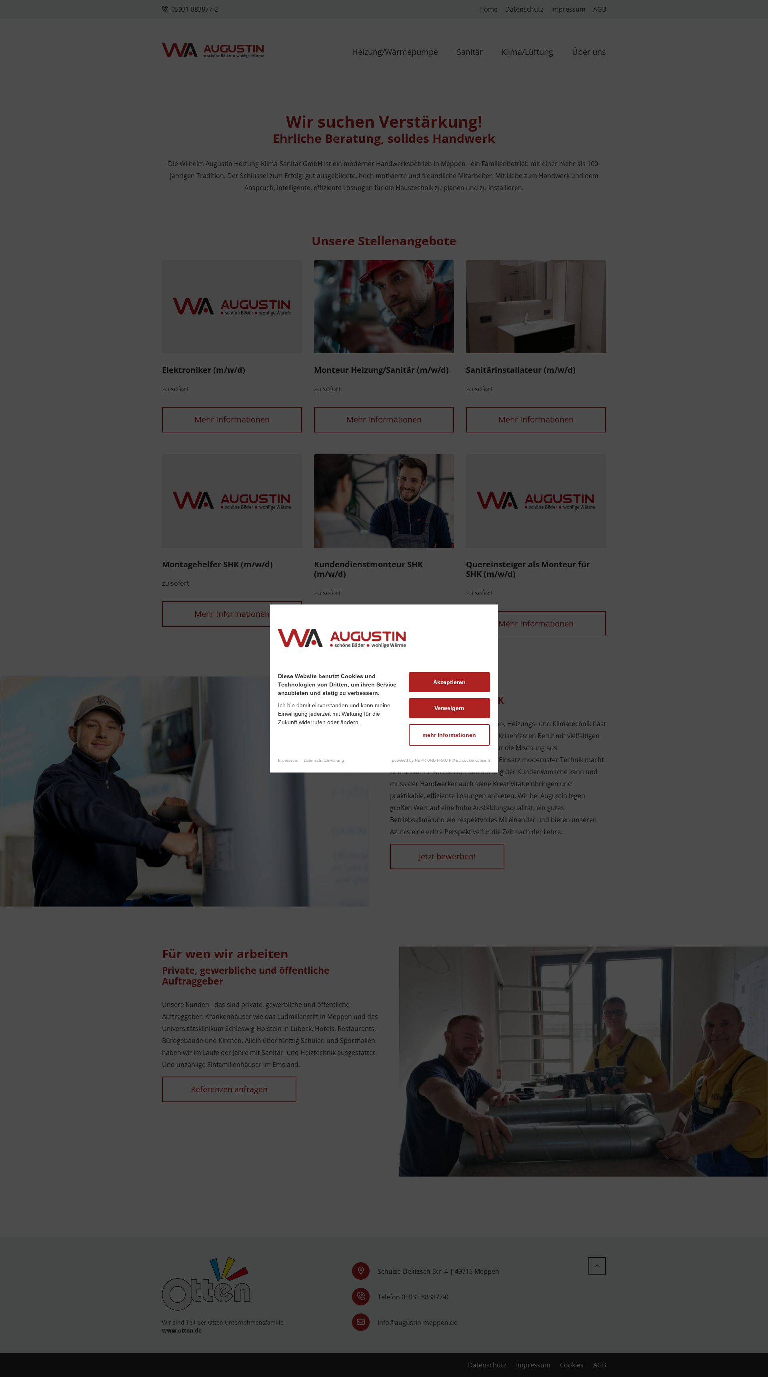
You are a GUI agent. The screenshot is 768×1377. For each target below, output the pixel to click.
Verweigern (449, 708)
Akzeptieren (449, 682)
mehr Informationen (449, 735)
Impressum (288, 760)
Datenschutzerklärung (324, 760)
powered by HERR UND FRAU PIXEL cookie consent (441, 760)
